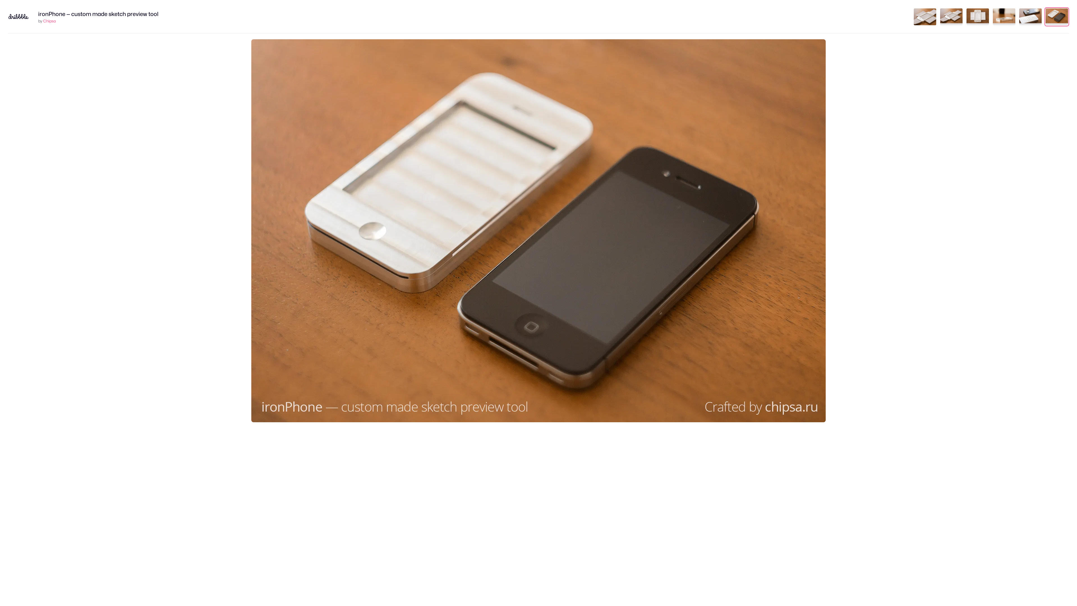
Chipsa (49, 21)
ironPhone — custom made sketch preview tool (98, 14)
